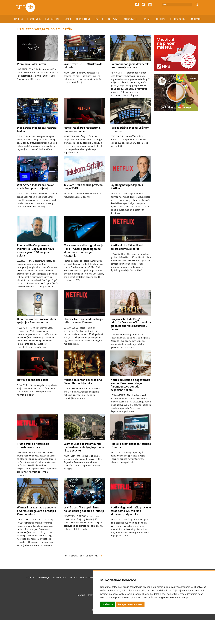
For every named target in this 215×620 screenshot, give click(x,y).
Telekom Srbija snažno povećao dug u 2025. (83, 186)
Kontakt (81, 594)
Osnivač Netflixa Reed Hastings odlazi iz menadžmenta (83, 320)
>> (102, 555)
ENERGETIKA (52, 19)
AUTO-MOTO (131, 19)
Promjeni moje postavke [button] (130, 604)
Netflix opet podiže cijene (32, 380)
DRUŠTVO (113, 19)
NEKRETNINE (83, 19)
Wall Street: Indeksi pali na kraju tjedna (37, 129)
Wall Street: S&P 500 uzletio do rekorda (83, 65)
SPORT (146, 19)
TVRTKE (99, 19)
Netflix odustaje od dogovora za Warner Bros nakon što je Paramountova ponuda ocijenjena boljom (130, 385)
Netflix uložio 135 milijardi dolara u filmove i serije (127, 247)
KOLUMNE (195, 19)
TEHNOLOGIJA (177, 19)
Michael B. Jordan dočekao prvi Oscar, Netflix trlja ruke (83, 381)
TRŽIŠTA (18, 19)
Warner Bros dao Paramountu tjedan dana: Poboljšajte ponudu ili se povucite (84, 447)
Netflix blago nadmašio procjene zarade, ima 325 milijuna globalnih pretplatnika (131, 510)
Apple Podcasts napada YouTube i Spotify (131, 445)
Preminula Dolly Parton (31, 64)
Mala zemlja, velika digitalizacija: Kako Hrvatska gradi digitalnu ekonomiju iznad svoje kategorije (84, 250)
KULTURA (160, 19)
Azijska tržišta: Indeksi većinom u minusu (130, 129)
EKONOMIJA (34, 19)
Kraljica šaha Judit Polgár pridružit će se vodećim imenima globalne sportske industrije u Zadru (131, 324)
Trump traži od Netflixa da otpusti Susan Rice (33, 445)
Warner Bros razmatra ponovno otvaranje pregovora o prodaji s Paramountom (36, 510)
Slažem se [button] (108, 604)
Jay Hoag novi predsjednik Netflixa (127, 186)
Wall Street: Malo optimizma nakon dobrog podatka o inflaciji (84, 509)
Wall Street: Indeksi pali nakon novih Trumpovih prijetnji (35, 186)
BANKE (68, 19)
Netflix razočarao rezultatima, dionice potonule (82, 129)
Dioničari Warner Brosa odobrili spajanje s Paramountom (36, 320)
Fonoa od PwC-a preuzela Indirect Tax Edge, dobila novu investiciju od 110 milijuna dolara (35, 250)
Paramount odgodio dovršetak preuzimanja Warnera (130, 65)
